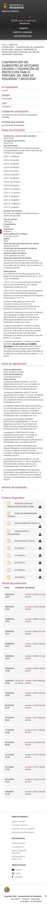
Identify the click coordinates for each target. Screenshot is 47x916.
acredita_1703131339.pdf (35, 791)
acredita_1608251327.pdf (35, 631)
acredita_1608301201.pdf (35, 656)
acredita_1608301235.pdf (35, 668)
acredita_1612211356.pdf (35, 767)
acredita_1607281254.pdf (35, 607)
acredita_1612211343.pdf (35, 754)
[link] (23, 17)
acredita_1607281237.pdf (35, 594)
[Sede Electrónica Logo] (13, 6)
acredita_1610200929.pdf (35, 742)
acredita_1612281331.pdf (35, 779)
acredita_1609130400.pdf (35, 680)
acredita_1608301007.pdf (35, 643)
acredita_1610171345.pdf (35, 730)
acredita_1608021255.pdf (35, 619)
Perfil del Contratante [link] (10, 46)
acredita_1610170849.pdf (35, 717)
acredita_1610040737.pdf (35, 705)
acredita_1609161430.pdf (35, 693)
